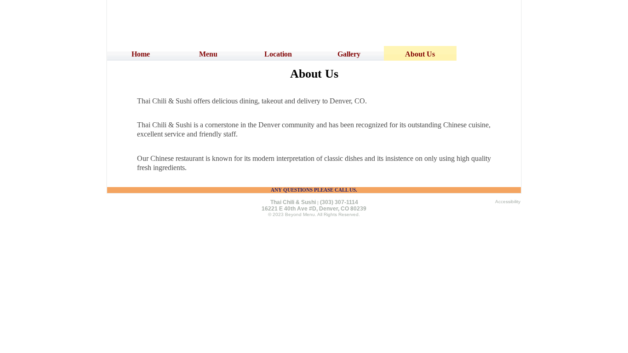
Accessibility (507, 201)
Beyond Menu (300, 214)
